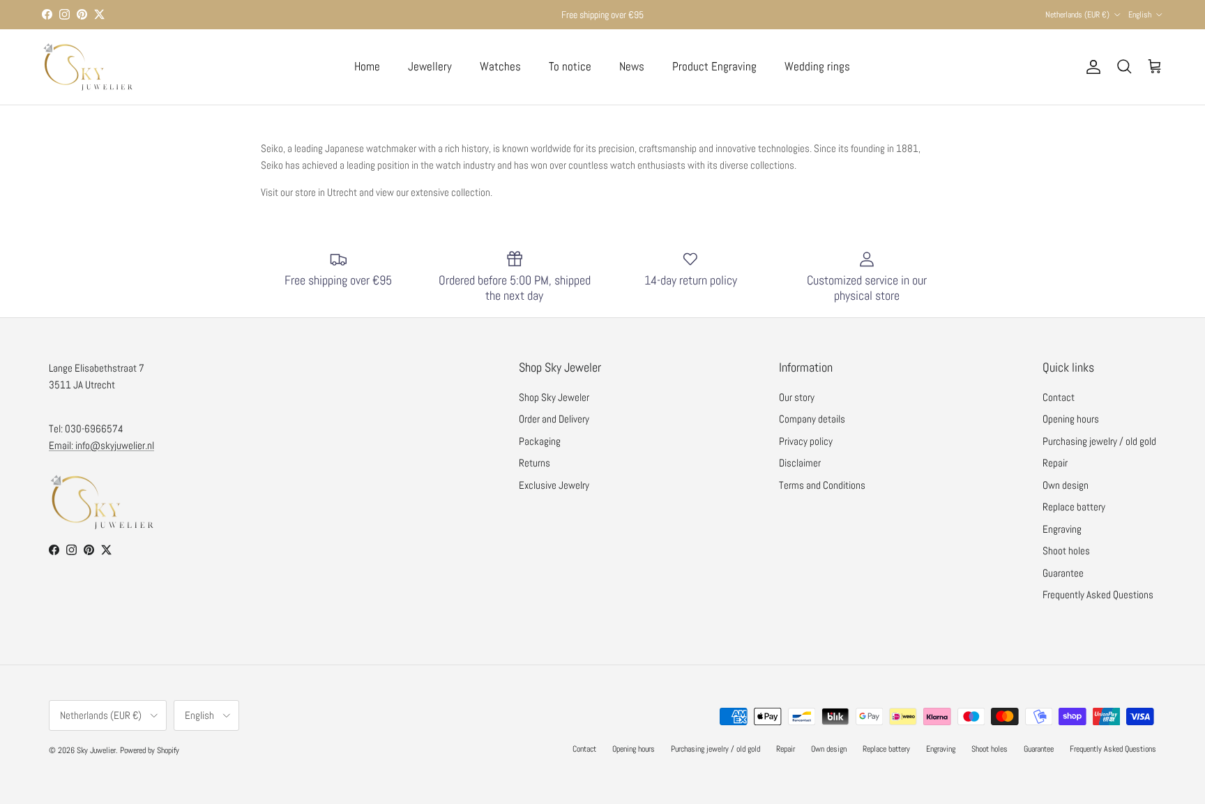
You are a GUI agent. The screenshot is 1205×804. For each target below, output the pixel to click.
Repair (1055, 462)
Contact (1059, 397)
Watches (500, 66)
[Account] (1090, 67)
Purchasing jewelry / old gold (1099, 441)
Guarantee (1063, 572)
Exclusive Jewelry (554, 485)
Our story (796, 397)
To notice (570, 66)
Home (367, 66)
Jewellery (430, 66)
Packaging (540, 441)
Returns (534, 462)
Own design (1066, 485)
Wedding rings (817, 66)
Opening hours (1071, 418)
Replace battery (1074, 506)
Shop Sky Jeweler (554, 397)
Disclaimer (800, 462)
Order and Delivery (554, 418)
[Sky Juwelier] (87, 67)
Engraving (1062, 529)
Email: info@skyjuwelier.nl (101, 445)
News (631, 66)
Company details (812, 418)
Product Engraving (714, 66)
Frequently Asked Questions (1098, 594)
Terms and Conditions (822, 485)
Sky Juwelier (96, 750)
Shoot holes (1066, 550)
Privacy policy (806, 441)
